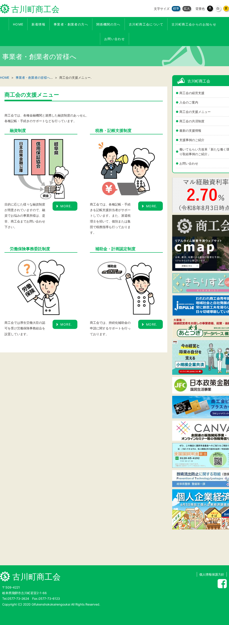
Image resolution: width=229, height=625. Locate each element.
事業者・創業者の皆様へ (33, 77)
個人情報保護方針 (211, 574)
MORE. (66, 206)
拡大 (187, 8)
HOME (4, 77)
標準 (176, 8)
